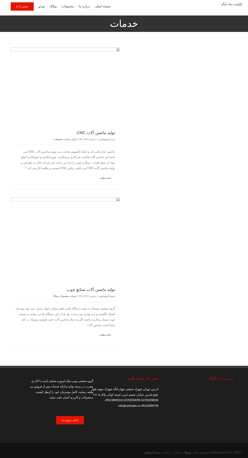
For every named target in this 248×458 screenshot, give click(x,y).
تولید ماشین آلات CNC (96, 132)
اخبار (74, 139)
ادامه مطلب (105, 178)
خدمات (67, 139)
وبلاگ (55, 296)
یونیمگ (187, 452)
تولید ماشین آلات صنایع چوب (91, 289)
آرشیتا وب (104, 139)
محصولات (58, 139)
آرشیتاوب (148, 452)
